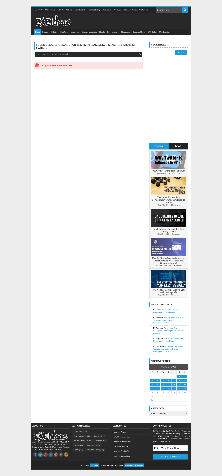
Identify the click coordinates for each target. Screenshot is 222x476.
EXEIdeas (157, 310)
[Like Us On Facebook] (35, 458)
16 (185, 384)
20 (168, 388)
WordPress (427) (93, 445)
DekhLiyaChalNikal (121, 446)
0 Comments (176, 173)
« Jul (151, 400)
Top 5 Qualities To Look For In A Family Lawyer (168, 230)
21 (174, 388)
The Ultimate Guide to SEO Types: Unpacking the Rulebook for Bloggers (168, 330)
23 (185, 388)
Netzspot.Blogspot (120, 432)
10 (152, 384)
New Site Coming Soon (122, 451)
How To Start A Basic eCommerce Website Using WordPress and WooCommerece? (168, 261)
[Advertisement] (168, 100)
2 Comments (175, 205)
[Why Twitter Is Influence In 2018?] (168, 168)
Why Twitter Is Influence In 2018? (168, 170)
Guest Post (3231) (80, 432)
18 (157, 388)
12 (163, 384)
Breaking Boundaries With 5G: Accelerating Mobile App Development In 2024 (168, 320)
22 (179, 388)
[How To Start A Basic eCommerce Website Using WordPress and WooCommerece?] (168, 255)
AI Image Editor (159, 339)
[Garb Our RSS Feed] (66, 458)
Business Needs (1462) (82, 436)
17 (152, 388)
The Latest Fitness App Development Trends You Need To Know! (168, 200)
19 (163, 388)
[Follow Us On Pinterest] (55, 458)
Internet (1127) (99, 436)
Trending (159, 146)
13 (168, 384)
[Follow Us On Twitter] (40, 458)
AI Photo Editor (159, 346)
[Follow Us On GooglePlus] (45, 458)
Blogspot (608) (101, 441)
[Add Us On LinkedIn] (50, 458)
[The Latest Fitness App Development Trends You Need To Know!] (168, 195)
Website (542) (79, 445)
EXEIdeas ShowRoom (122, 437)
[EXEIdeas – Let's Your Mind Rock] (53, 26)
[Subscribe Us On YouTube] (61, 458)
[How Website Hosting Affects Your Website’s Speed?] (168, 287)
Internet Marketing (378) (95, 450)
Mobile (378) (78, 450)
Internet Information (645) (83, 441)
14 (174, 384)
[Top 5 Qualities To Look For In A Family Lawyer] (168, 226)
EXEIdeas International (122, 442)
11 (157, 384)
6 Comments (177, 266)
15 (179, 384)
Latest (178, 146)
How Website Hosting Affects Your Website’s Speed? (168, 291)
